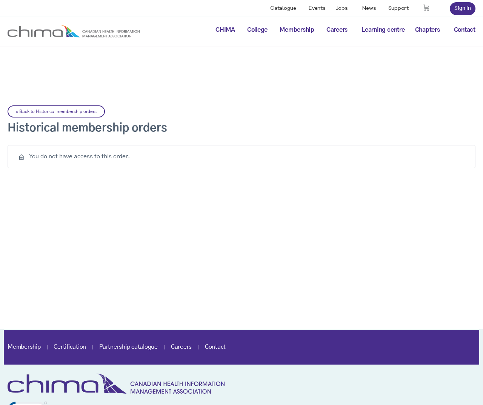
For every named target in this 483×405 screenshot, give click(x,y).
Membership (297, 30)
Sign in (462, 8)
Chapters (427, 30)
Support (398, 8)
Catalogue (283, 8)
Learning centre (383, 30)
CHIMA (225, 30)
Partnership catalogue (128, 347)
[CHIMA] (74, 31)
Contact (464, 30)
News (369, 8)
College (257, 30)
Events (317, 8)
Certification (70, 347)
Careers (337, 30)
